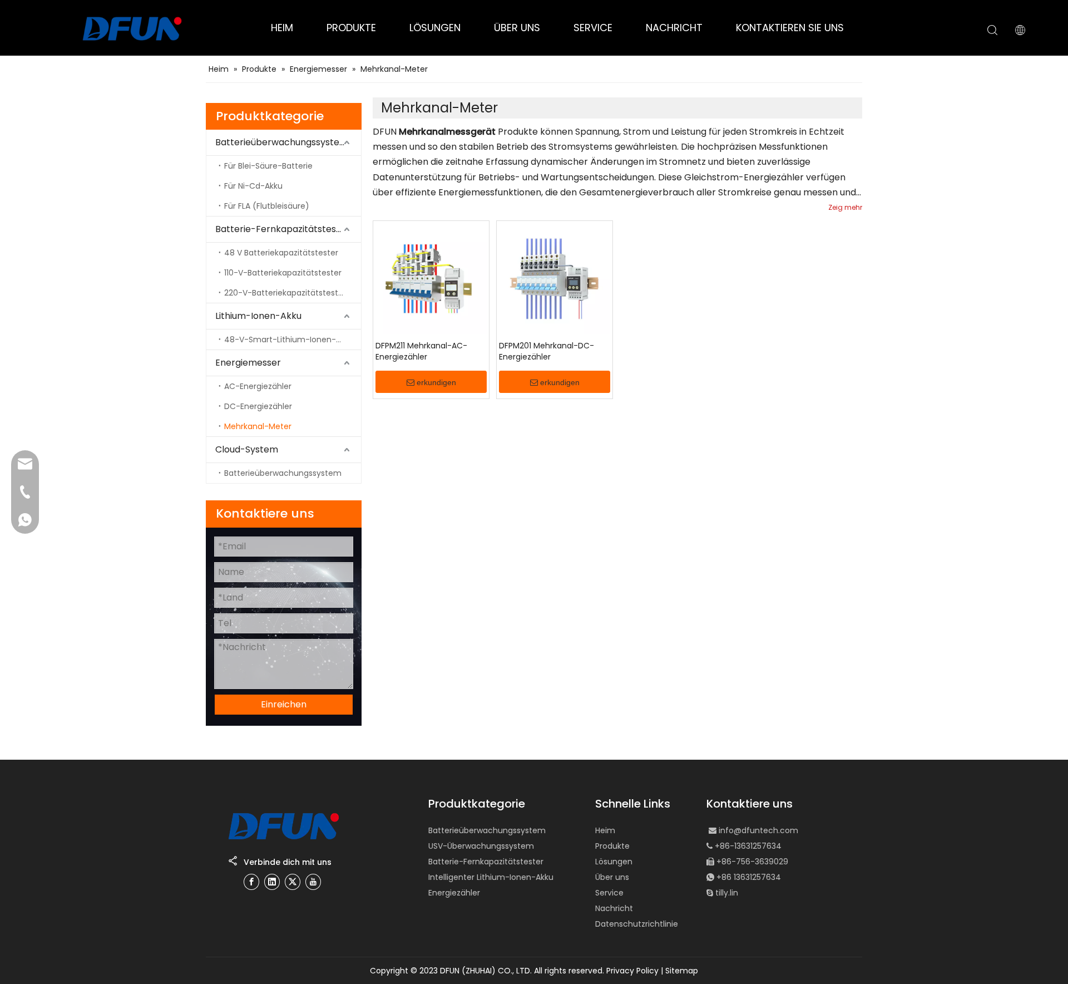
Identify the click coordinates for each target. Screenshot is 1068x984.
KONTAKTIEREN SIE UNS (790, 28)
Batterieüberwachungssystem (281, 142)
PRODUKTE (351, 28)
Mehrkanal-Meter (257, 426)
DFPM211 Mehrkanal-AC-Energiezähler (421, 351)
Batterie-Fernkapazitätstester (282, 229)
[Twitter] (292, 882)
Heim (605, 830)
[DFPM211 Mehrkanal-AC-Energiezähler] (431, 278)
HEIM (282, 28)
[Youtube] (313, 882)
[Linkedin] (272, 882)
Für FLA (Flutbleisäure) (266, 205)
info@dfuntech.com (758, 830)
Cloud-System (246, 449)
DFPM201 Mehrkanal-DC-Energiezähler (546, 351)
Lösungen (613, 861)
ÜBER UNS (517, 28)
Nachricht (614, 908)
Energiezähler (454, 892)
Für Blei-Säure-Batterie (268, 165)
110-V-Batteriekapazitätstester (283, 272)
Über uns (612, 877)
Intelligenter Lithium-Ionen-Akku (490, 877)
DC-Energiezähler (258, 406)
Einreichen (283, 704)
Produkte (612, 846)
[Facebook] (251, 882)
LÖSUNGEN (435, 28)
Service (609, 892)
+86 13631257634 (748, 877)
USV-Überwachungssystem (481, 846)
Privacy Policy (632, 970)
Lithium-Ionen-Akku (258, 315)
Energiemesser (248, 362)
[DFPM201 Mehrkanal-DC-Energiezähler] (554, 278)
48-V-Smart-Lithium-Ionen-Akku (289, 339)
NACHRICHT (674, 28)
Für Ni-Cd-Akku (253, 185)
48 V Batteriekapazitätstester (281, 252)
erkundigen (436, 382)
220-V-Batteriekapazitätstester (285, 292)
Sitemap (681, 970)
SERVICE (592, 28)
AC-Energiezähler (257, 386)
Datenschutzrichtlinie (636, 923)
